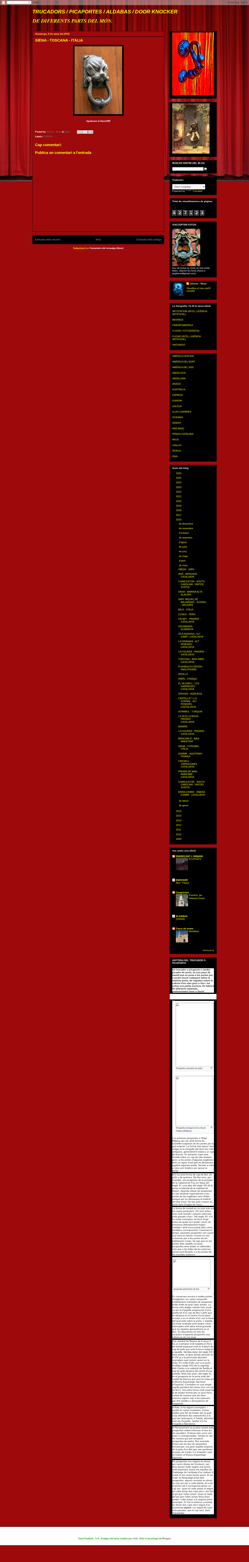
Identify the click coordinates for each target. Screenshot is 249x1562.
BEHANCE (177, 319)
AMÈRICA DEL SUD (182, 367)
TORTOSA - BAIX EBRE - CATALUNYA (191, 660)
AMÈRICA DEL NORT (183, 361)
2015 (179, 811)
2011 (179, 829)
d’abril (182, 560)
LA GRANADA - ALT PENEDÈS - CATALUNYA (188, 644)
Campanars (182, 892)
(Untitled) (180, 919)
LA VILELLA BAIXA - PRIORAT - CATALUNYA (189, 719)
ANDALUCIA (179, 372)
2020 (179, 501)
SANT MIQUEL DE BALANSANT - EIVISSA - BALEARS (192, 602)
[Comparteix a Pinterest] (91, 132)
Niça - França (182, 883)
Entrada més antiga (149, 239)
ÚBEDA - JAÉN (186, 569)
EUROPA (48, 136)
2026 (179, 473)
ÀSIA (175, 456)
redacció (176, 445)
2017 (179, 515)
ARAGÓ (176, 383)
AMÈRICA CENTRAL (183, 356)
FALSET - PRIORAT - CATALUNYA (189, 620)
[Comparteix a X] (85, 132)
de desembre (186, 523)
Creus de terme (184, 928)
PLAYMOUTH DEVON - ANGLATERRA (190, 668)
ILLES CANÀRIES (181, 411)
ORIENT (176, 423)
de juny (183, 551)
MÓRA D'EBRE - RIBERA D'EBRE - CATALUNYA (191, 793)
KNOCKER (182, 880)
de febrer (184, 800)
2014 (179, 815)
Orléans (187, 1131)
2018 (179, 510)
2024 (179, 482)
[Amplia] (211, 1068)
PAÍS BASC (178, 428)
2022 (179, 491)
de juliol (183, 546)
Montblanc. (194, 931)
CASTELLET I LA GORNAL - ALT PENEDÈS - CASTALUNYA (187, 702)
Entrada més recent (47, 239)
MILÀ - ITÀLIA (185, 609)
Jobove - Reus (198, 283)
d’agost (183, 542)
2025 (179, 477)
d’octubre (184, 532)
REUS (175, 439)
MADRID (183, 726)
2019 (179, 505)
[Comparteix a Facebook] (88, 132)
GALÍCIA (177, 406)
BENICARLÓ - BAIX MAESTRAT (188, 740)
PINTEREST (178, 344)
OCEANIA (177, 417)
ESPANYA (177, 395)
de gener (184, 805)
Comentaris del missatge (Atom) (106, 248)
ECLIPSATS (195, 859)
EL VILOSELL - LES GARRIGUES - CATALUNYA (188, 686)
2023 (179, 487)
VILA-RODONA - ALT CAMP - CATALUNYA (190, 635)
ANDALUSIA (178, 378)
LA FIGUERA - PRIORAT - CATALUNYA (192, 653)
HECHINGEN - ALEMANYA (186, 628)
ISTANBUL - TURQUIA (190, 711)
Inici (98, 239)
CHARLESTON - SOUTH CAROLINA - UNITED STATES (191, 584)
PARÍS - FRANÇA (187, 678)
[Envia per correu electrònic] (78, 132)
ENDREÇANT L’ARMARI (189, 856)
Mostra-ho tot (208, 950)
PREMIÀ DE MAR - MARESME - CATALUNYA (188, 774)
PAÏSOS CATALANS (182, 434)
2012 (179, 825)
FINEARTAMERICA (182, 325)
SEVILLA (183, 674)
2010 (179, 834)
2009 (179, 839)
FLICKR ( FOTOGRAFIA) (185, 330)
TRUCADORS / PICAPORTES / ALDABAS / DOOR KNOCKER (105, 11)
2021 (179, 496)
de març (183, 565)
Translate (197, 191)
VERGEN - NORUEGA (190, 693)
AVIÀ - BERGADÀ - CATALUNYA (188, 575)
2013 (179, 820)
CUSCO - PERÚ (186, 614)
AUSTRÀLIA (178, 389)
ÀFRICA (176, 450)
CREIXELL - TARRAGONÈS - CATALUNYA (188, 764)
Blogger (166, 1538)
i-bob (135, 1538)
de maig (183, 556)
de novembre (186, 528)
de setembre (186, 537)
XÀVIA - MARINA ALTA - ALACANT (190, 593)
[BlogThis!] (82, 132)
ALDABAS (181, 916)
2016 (179, 519)
